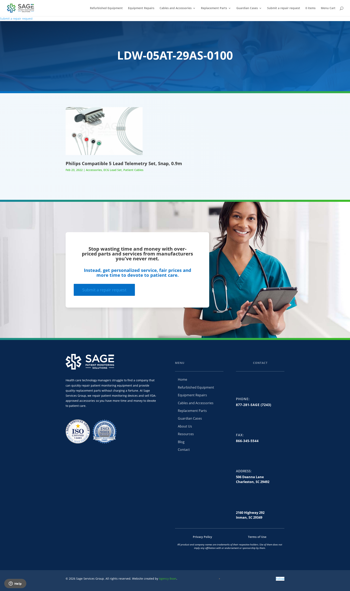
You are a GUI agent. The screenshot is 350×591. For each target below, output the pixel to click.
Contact (184, 449)
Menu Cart (328, 8)
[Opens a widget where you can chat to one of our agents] (15, 584)
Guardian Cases (247, 8)
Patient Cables (133, 170)
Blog (181, 442)
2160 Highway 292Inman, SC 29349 (250, 515)
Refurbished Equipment (106, 8)
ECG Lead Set (113, 170)
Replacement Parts (214, 8)
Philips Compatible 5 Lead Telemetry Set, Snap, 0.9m (124, 163)
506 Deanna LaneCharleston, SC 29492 (252, 479)
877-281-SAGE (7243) (253, 405)
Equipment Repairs (141, 8)
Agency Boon (167, 578)
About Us (185, 426)
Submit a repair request (283, 8)
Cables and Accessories (176, 8)
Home (182, 379)
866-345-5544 (247, 441)
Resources (186, 434)
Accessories (94, 170)
